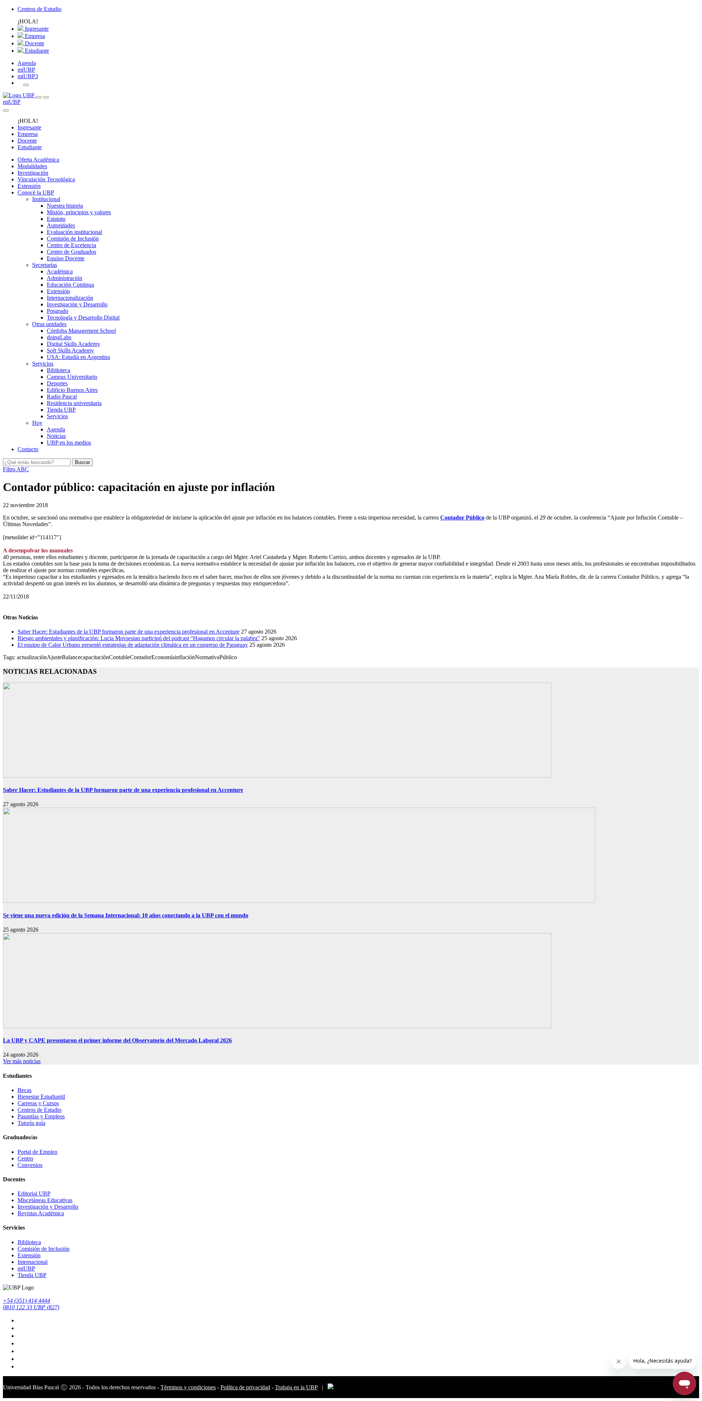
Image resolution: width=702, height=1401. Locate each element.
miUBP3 (28, 76)
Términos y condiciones (188, 1387)
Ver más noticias (22, 1061)
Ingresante (36, 29)
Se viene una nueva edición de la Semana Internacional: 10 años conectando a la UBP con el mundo (125, 915)
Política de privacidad (245, 1387)
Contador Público (462, 517)
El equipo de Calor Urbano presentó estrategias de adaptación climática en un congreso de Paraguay (133, 645)
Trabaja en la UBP (296, 1387)
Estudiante (36, 51)
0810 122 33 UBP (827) (31, 1307)
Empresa (34, 36)
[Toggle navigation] (39, 97)
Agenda (27, 63)
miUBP (26, 70)
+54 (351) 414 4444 (26, 1301)
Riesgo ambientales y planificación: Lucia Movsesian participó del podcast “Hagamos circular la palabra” (139, 638)
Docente (33, 43)
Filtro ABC (16, 469)
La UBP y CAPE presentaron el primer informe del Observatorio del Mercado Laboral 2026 (117, 1040)
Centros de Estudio (39, 9)
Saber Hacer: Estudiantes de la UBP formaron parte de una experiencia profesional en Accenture (128, 631)
